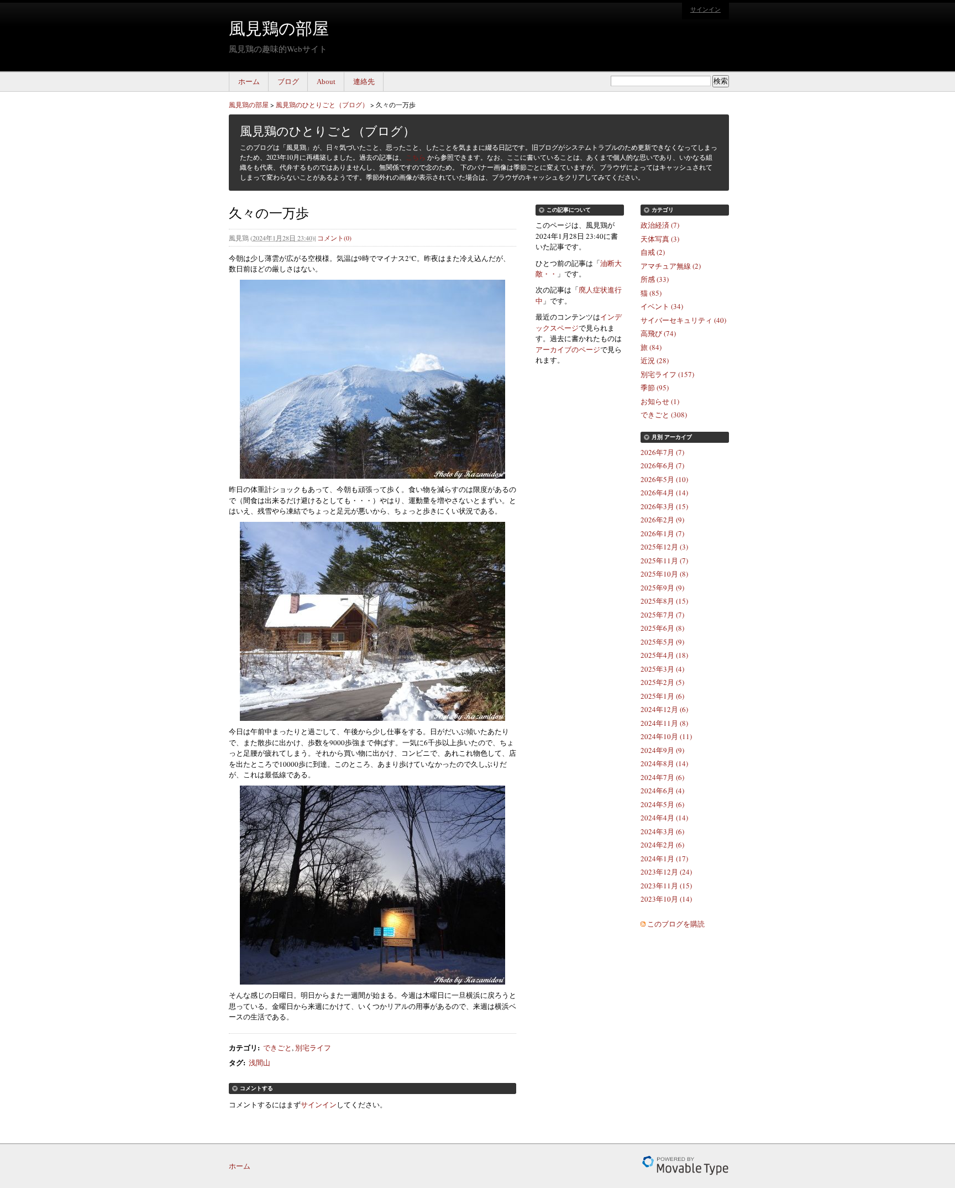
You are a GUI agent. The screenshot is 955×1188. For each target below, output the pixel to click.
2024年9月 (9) (662, 750)
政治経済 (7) (660, 225)
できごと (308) (664, 415)
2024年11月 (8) (664, 723)
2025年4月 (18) (664, 655)
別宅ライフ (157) (667, 374)
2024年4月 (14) (664, 818)
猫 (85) (651, 293)
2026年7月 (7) (662, 452)
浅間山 (259, 1062)
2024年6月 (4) (662, 791)
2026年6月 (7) (662, 465)
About (326, 81)
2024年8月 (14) (664, 763)
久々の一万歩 (396, 104)
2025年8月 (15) (664, 601)
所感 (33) (655, 279)
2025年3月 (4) (662, 669)
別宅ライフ (313, 1048)
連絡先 (364, 81)
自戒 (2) (653, 252)
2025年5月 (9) (662, 642)
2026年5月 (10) (664, 479)
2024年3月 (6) (662, 831)
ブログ (288, 81)
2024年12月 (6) (664, 709)
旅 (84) (651, 347)
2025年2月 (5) (662, 682)
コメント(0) (334, 237)
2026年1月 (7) (662, 533)
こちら (416, 157)
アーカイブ (678, 437)
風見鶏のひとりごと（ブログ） (322, 104)
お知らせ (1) (660, 401)
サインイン (705, 9)
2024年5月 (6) (662, 804)
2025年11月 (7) (664, 561)
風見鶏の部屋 (279, 28)
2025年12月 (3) (664, 547)
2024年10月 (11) (666, 736)
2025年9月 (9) (662, 588)
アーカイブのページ (568, 349)
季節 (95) (655, 387)
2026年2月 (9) (662, 520)
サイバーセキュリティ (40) (683, 320)
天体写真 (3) (660, 239)
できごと (277, 1048)
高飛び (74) (658, 333)
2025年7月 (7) (662, 615)
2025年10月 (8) (664, 574)
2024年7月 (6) (662, 777)
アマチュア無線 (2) (671, 266)
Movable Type (685, 1165)
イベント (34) (662, 306)
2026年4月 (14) (664, 493)
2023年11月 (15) (666, 886)
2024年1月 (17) (664, 858)
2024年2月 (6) (662, 845)
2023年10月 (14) (666, 899)
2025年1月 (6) (662, 696)
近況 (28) (655, 360)
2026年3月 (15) (664, 506)
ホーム (249, 81)
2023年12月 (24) (666, 872)
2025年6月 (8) (662, 628)
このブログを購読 (676, 924)
